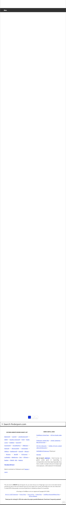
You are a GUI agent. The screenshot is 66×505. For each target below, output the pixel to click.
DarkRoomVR (13, 451)
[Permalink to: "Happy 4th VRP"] (17, 284)
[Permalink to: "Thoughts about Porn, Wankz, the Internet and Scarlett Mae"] (17, 231)
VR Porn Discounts (41, 446)
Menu (5, 10)
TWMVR (12, 460)
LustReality (7, 457)
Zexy (20, 457)
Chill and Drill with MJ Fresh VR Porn (16, 149)
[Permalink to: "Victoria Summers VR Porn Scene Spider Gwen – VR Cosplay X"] (17, 322)
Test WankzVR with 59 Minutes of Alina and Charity (15, 191)
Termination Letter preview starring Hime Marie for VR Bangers (16, 32)
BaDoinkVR (7, 436)
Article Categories (55, 440)
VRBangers (25, 445)
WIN (16, 460)
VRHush (26, 451)
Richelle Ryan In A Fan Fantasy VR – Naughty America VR (16, 386)
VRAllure (6, 451)
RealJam (6, 460)
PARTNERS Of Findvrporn (42, 451)
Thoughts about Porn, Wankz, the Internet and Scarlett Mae (16, 249)
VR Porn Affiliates (33, 496)
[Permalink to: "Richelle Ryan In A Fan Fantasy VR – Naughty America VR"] (17, 369)
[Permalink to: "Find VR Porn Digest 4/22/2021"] (17, 61)
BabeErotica (15, 457)
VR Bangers (21, 38)
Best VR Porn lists (40, 442)
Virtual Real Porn (11, 296)
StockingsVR (7, 445)
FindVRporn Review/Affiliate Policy (51, 494)
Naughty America (10, 394)
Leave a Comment (11, 40)
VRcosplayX (21, 342)
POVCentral (24, 454)
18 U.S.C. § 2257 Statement (11, 494)
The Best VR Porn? (9, 464)
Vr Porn (22, 76)
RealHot (21, 460)
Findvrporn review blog (42, 440)
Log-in (6, 472)
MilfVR (6, 439)
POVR (23, 439)
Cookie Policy (39, 494)
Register (27, 469)
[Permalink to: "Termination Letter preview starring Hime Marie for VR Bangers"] (17, 21)
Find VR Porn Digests (11, 76)
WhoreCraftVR (15, 448)
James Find (9, 38)
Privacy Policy (23, 494)
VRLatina (8, 454)
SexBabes (11, 442)
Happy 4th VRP (13, 291)
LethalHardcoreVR (23, 436)
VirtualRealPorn (17, 445)
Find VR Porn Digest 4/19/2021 (16, 109)
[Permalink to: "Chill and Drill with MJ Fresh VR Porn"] (17, 138)
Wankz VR (21, 197)
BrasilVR (16, 454)
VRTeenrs (25, 457)
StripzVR (21, 451)
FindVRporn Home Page (42, 435)
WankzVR (6, 448)
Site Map (38, 454)
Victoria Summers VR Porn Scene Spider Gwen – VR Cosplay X (16, 335)
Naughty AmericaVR (15, 439)
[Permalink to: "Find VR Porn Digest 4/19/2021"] (17, 99)
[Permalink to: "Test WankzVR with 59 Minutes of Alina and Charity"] (17, 177)
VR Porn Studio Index (56, 435)
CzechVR (14, 436)
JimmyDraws (24, 448)
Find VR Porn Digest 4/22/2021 (16, 71)
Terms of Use (31, 494)
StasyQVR (18, 442)
